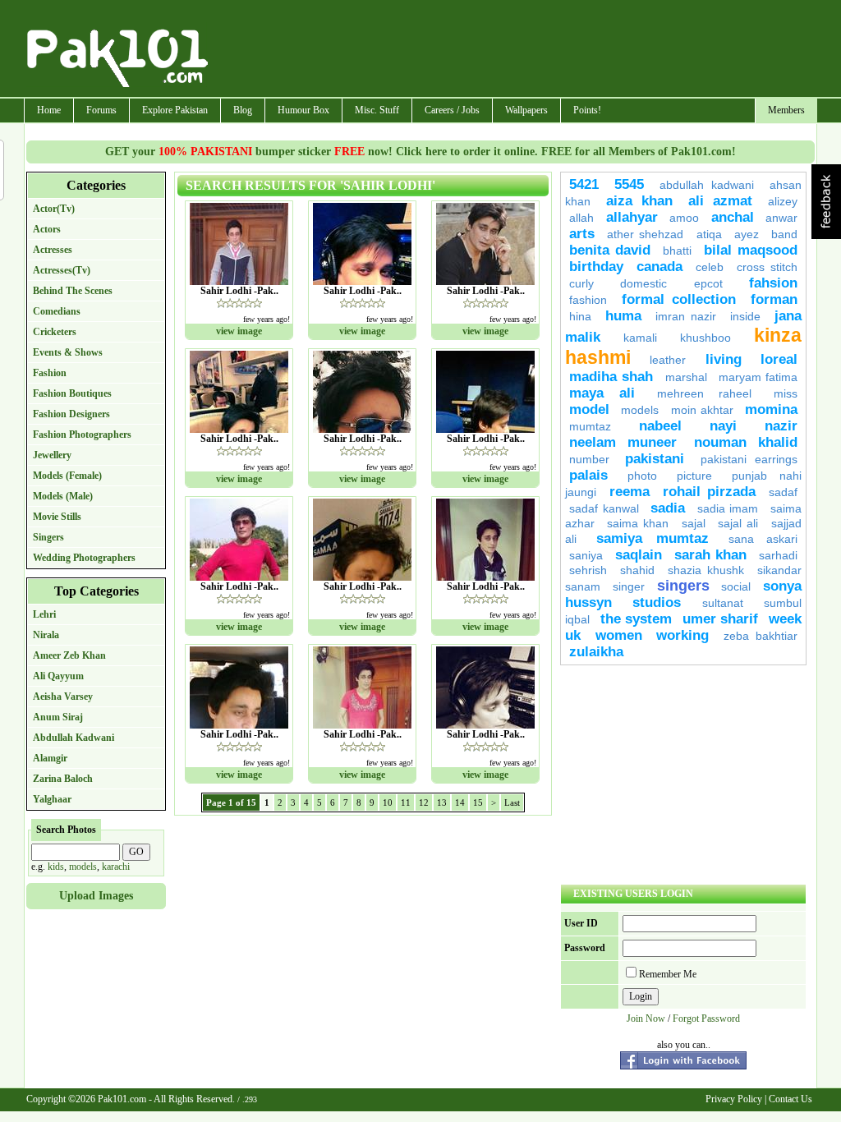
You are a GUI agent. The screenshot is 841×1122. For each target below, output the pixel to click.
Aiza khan (639, 201)
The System (636, 619)
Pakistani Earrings (749, 459)
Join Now (646, 1018)
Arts (582, 233)
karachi (116, 866)
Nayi (723, 426)
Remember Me (667, 974)
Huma (623, 316)
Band (784, 234)
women (618, 635)
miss (785, 393)
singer (629, 586)
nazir (781, 426)
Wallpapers (526, 110)
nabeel (660, 426)
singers (683, 585)
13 (442, 802)
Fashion (50, 373)
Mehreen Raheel (704, 393)
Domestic (643, 283)
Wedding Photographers (84, 557)
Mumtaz (590, 426)
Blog (242, 110)
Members (786, 110)
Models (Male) (63, 496)
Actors (47, 229)
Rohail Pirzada (709, 491)
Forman (774, 299)
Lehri (44, 614)
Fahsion (773, 283)
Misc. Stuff (377, 110)
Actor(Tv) (54, 208)
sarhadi (778, 555)
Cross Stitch (767, 267)
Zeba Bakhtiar (761, 635)
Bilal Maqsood (750, 250)
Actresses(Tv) (61, 270)
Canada (659, 266)
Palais (588, 475)
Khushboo (705, 337)
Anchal (732, 217)
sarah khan (710, 555)
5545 (629, 184)
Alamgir (50, 758)
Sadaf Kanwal (604, 508)
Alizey (782, 201)
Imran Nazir (686, 316)
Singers (48, 537)
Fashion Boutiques (72, 393)
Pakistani (654, 459)
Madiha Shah (611, 376)
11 (406, 802)
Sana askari (762, 538)
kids (56, 866)
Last (512, 802)
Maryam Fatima (758, 377)
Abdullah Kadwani (73, 737)
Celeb (710, 267)
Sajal (693, 523)
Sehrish (588, 570)
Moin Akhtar (702, 409)
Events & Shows (68, 352)
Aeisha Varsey (63, 696)
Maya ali (602, 393)
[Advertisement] (513, 50)
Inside (745, 316)
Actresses (52, 249)
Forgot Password (706, 1018)
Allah (581, 217)
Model (589, 409)
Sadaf (783, 492)
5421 (584, 184)
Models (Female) (67, 475)
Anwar (781, 217)
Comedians (56, 311)
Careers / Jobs (452, 110)
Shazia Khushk (706, 570)
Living (723, 359)
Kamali (640, 337)
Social (736, 586)
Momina (771, 409)
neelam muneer (623, 442)
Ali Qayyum (58, 676)
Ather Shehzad (645, 234)
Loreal (779, 359)
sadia (667, 508)
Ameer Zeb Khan (69, 655)
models (83, 866)
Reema (629, 491)
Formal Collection (679, 299)
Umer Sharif (720, 619)
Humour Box (303, 110)
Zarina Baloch (63, 778)
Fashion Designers (71, 414)
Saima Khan (638, 523)
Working (682, 635)
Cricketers (54, 332)
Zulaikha (596, 652)
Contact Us (790, 1099)
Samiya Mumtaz (652, 538)
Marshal (686, 377)
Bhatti (677, 250)
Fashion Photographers (82, 434)
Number (589, 459)
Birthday (596, 266)
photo (642, 475)
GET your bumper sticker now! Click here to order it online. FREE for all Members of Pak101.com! (420, 151)
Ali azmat (720, 201)
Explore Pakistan (175, 110)
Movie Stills (57, 516)
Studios (656, 602)
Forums (101, 110)
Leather (668, 359)
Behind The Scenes (73, 291)
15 (478, 802)
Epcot (708, 283)
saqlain (638, 555)
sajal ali (740, 523)
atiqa (709, 234)
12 (424, 802)
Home (49, 110)
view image (239, 331)
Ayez (746, 234)
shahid (637, 570)
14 (460, 802)
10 (388, 802)
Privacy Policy (733, 1099)
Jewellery (52, 455)
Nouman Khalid (745, 442)
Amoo (684, 217)
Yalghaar (52, 799)
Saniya (586, 555)
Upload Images (96, 896)
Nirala (46, 635)
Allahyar (632, 217)
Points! (587, 110)
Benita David (609, 250)
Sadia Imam (728, 508)
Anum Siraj (58, 717)
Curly (581, 283)
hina (580, 316)
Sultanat (722, 602)
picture (694, 475)
